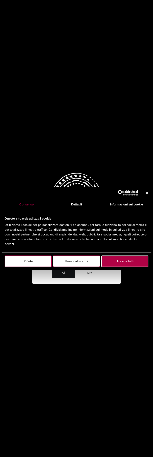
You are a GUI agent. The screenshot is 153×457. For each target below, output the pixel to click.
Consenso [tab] (26, 204)
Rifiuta (28, 261)
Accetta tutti (125, 261)
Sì (63, 273)
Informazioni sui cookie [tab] (126, 204)
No (89, 273)
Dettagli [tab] (76, 204)
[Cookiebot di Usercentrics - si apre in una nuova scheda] (120, 193)
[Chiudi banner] (147, 193)
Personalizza (74, 261)
